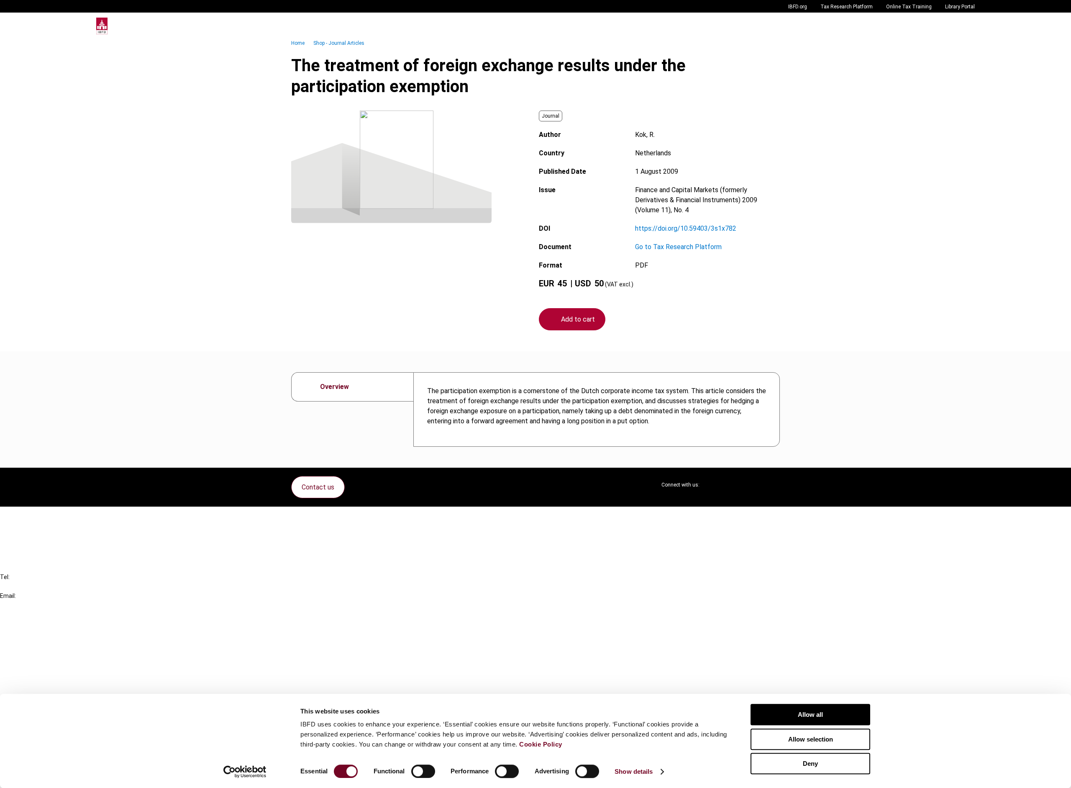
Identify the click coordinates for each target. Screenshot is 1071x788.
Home (298, 43)
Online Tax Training (909, 7)
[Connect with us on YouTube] (753, 485)
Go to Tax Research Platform (678, 247)
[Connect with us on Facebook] (773, 485)
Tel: (5, 577)
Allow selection (810, 739)
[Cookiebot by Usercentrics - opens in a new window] (245, 771)
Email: (8, 595)
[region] (596, 409)
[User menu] (966, 26)
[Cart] (949, 26)
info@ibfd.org (20, 605)
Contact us (318, 487)
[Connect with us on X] (713, 485)
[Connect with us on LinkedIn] (733, 485)
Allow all (810, 714)
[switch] (423, 771)
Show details (634, 771)
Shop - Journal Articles (338, 43)
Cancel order (35, 518)
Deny (810, 763)
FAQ (23, 533)
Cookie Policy (540, 744)
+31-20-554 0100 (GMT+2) (40, 586)
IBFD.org (797, 7)
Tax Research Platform (846, 7)
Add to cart (578, 319)
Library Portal (960, 7)
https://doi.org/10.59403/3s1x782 (685, 228)
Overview (334, 387)
